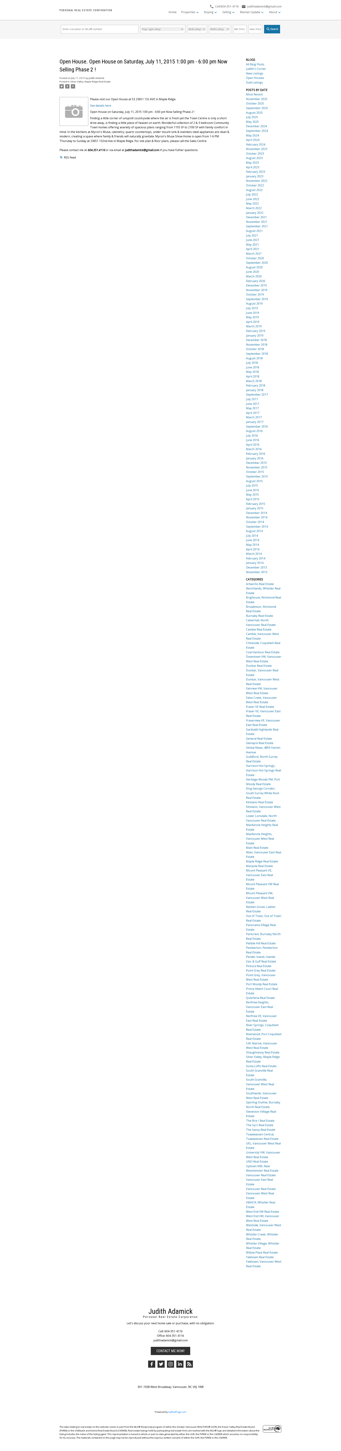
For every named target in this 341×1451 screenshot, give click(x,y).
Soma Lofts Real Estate (261, 1066)
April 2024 (252, 140)
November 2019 (256, 290)
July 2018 (252, 363)
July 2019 (252, 308)
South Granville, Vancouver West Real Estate (260, 1084)
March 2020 (254, 276)
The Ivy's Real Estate (259, 1125)
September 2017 (257, 394)
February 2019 (255, 331)
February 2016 (255, 454)
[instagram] (170, 1364)
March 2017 (254, 417)
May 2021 (252, 244)
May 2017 (252, 408)
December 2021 (256, 217)
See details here (100, 106)
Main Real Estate (257, 848)
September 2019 (257, 299)
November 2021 (256, 222)
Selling (226, 12)
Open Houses (255, 78)
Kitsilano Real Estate (259, 802)
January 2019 (254, 335)
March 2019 (254, 326)
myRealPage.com (177, 1412)
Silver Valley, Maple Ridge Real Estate (90, 81)
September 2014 (257, 527)
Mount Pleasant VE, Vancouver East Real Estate (259, 874)
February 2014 (255, 558)
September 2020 (257, 263)
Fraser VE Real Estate (260, 707)
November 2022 (256, 181)
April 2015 (252, 499)
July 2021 (252, 235)
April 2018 (252, 376)
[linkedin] (179, 1364)
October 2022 (255, 185)
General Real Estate (259, 739)
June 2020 (252, 272)
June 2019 (252, 313)
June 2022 (252, 199)
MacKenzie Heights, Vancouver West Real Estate (260, 838)
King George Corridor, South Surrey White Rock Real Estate (262, 793)
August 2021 (254, 231)
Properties (188, 12)
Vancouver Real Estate (261, 1175)
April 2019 (252, 322)
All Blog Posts (255, 64)
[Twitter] (161, 1364)
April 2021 (252, 249)
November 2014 (256, 517)
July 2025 (252, 117)
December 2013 (256, 567)
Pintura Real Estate (258, 966)
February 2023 (255, 172)
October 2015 (255, 472)
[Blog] (189, 1364)
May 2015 (252, 495)
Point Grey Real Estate (260, 970)
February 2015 (255, 504)
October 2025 (255, 103)
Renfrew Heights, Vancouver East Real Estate (259, 1006)
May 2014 (252, 545)
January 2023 (254, 176)
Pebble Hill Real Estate (261, 943)
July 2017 (252, 399)
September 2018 (257, 354)
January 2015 (254, 508)
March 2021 (254, 254)
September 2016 (257, 426)
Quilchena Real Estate (260, 998)
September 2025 (257, 108)
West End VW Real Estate (262, 1212)
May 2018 (252, 372)
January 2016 (254, 458)
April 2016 (252, 445)
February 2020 (255, 281)
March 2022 (254, 208)
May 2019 (252, 317)
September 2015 (257, 476)
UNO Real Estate (257, 1161)
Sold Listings (254, 82)
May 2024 (252, 135)
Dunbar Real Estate (259, 666)
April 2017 (252, 413)
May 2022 (252, 203)
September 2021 (257, 226)
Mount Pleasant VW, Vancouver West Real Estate (260, 897)
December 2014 (256, 513)
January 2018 (254, 390)
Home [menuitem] (173, 12)
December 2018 (256, 340)
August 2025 (254, 113)
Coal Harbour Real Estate (263, 652)
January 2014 (254, 563)
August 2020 (254, 267)
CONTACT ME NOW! (170, 1351)
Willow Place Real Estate (262, 1252)
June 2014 (252, 540)
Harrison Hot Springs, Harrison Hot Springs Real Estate (263, 770)
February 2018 (255, 385)
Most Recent (254, 94)
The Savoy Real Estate (260, 1130)
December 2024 (256, 126)
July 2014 (252, 536)
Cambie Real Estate (258, 629)
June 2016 (252, 440)
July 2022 (252, 194)
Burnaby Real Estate (259, 616)
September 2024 (257, 131)
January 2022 (254, 213)
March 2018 (254, 381)
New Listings (254, 73)
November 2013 (256, 572)
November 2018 (256, 345)
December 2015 (256, 463)
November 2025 (256, 99)
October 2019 (255, 294)
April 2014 (252, 549)
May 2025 (252, 122)
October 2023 (255, 153)
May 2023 (252, 163)
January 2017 (254, 422)
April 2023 (252, 167)
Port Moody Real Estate (261, 984)
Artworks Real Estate (260, 584)
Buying (208, 12)
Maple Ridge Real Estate (262, 861)
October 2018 (255, 349)
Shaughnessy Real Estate (262, 1052)
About (273, 12)
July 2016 (252, 436)
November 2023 (256, 149)
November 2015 (256, 467)
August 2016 (254, 431)
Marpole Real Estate (259, 866)
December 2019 (256, 285)
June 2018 (252, 367)
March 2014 (254, 554)
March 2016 (254, 449)
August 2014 (254, 531)
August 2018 (254, 358)
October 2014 (255, 522)
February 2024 (255, 144)
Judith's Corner (256, 69)
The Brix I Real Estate (260, 1121)
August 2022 (254, 190)
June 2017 (252, 404)
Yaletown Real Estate (260, 1257)
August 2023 (254, 158)
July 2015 (252, 485)
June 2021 (252, 240)
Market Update (250, 12)
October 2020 (255, 258)
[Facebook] (151, 1364)
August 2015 (254, 481)
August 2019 (254, 303)
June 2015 (252, 490)
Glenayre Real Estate (259, 743)
